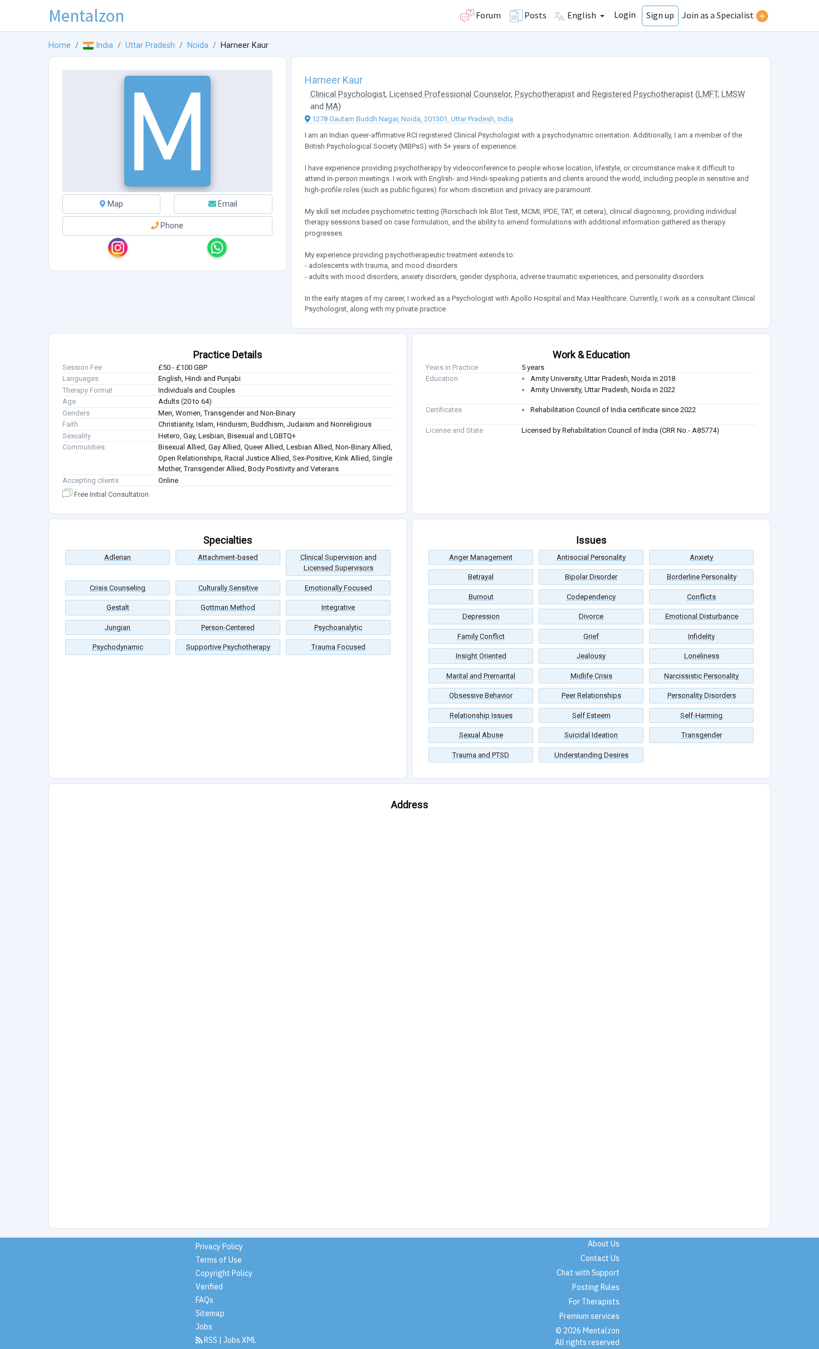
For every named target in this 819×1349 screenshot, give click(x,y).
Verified (209, 1287)
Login (625, 14)
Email (226, 203)
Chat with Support (588, 1273)
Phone (171, 225)
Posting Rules (596, 1287)
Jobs (204, 1327)
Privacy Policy (219, 1247)
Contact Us (600, 1258)
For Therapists (594, 1302)
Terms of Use (219, 1260)
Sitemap (210, 1313)
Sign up (660, 15)
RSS (210, 1340)
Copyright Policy (224, 1273)
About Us (604, 1244)
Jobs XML (240, 1340)
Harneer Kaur (334, 80)
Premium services (589, 1316)
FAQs (204, 1300)
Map (114, 203)
